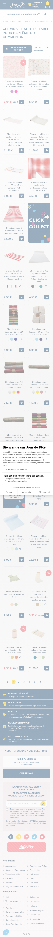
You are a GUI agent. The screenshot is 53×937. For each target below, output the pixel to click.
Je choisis (26, 492)
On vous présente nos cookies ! (16, 481)
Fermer (9, 492)
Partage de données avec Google (17, 479)
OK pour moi (44, 492)
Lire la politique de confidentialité (15, 469)
